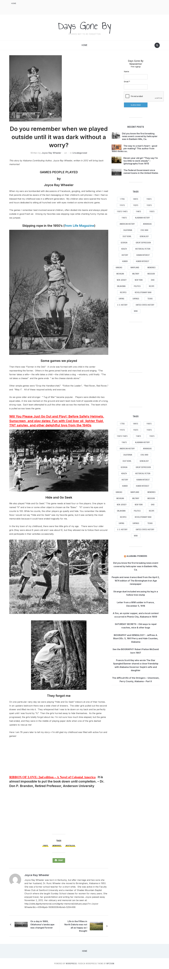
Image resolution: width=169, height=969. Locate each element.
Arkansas (147, 224)
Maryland (135, 267)
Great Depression (143, 243)
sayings (136, 299)
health (124, 249)
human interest (143, 255)
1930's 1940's (122, 211)
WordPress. (71, 964)
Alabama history (142, 218)
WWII (136, 311)
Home (13, 3)
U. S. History (122, 305)
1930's (149, 205)
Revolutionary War (143, 292)
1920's (135, 205)
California (127, 230)
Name (126, 71)
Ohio (152, 280)
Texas (150, 299)
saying (121, 299)
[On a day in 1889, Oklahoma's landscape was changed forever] (21, 924)
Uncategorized (79, 153)
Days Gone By (84, 26)
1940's (138, 211)
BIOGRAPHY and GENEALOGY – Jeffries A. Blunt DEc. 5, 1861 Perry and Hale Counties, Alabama (135, 638)
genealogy (144, 236)
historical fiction (142, 249)
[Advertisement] (112, 7)
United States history (145, 305)
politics (137, 286)
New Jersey (121, 280)
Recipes (123, 292)
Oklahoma (121, 286)
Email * (127, 81)
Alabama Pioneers (137, 556)
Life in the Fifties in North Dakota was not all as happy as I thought (75, 926)
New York (139, 280)
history (125, 255)
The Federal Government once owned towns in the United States (140, 171)
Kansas (119, 267)
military (135, 274)
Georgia (124, 243)
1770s (122, 199)
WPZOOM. (110, 964)
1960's (124, 218)
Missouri (151, 274)
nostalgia (70, 846)
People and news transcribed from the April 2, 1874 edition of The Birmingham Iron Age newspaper (136, 580)
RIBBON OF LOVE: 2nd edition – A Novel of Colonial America (52, 777)
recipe (151, 286)
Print (60, 860)
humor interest (142, 261)
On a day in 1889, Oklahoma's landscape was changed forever (42, 924)
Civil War (144, 230)
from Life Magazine (79, 226)
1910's (122, 205)
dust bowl (127, 236)
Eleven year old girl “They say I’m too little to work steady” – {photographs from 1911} (140, 161)
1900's (149, 199)
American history (127, 224)
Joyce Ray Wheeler (51, 153)
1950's (45, 846)
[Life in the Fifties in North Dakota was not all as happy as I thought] (96, 926)
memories (57, 846)
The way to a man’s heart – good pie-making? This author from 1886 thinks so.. (134, 149)
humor (125, 261)
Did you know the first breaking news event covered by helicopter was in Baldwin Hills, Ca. (140, 136)
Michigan (120, 274)
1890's (135, 199)
